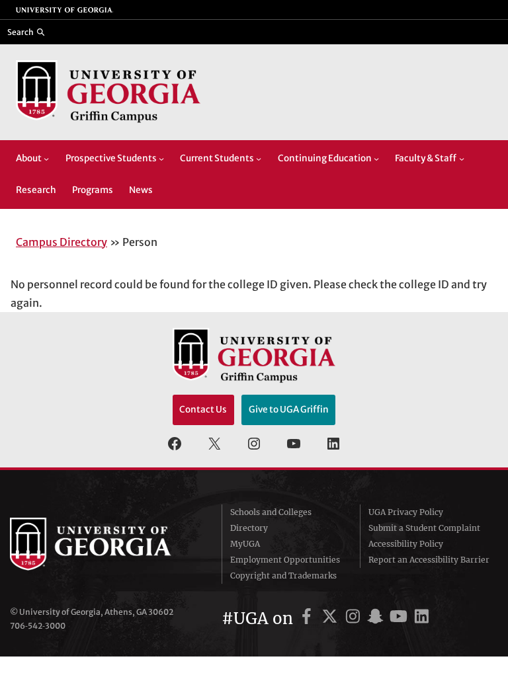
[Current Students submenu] (258, 158)
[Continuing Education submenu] (376, 158)
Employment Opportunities (285, 560)
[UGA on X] (331, 618)
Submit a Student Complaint (424, 528)
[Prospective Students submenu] (161, 158)
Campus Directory (61, 242)
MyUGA (245, 544)
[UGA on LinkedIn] (421, 618)
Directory (249, 528)
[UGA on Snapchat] (377, 618)
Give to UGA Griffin (289, 409)
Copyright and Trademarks (283, 575)
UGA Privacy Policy (405, 512)
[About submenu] (46, 158)
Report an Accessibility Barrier (428, 560)
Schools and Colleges (271, 512)
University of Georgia (106, 544)
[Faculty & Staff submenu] (461, 158)
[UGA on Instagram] (354, 618)
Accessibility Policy (405, 544)
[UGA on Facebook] (308, 618)
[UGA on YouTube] (400, 618)
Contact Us (203, 409)
